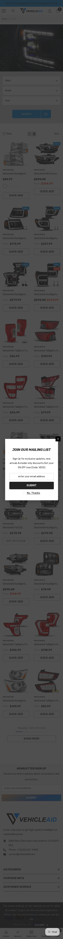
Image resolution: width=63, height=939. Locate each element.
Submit (32, 485)
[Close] (57, 438)
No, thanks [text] (33, 493)
